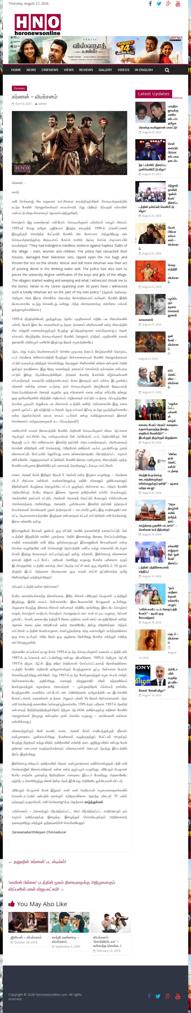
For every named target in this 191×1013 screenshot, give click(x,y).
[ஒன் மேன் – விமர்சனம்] (150, 334)
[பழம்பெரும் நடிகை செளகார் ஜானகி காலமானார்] (150, 296)
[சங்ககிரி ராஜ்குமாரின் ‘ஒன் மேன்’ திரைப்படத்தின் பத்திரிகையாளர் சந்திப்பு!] (150, 544)
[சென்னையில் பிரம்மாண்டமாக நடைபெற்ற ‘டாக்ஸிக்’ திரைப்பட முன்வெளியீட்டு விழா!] (150, 141)
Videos (123, 70)
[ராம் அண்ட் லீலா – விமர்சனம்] (150, 368)
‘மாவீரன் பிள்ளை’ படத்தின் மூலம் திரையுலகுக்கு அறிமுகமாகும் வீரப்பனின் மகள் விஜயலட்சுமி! (61, 885)
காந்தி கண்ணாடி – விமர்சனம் (65, 939)
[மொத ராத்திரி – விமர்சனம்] (150, 263)
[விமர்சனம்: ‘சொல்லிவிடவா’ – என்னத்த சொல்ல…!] (111, 914)
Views (69, 70)
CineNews (49, 70)
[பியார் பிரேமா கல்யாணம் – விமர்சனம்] (150, 225)
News (31, 70)
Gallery (105, 70)
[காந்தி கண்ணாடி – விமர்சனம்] (69, 914)
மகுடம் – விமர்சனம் (173, 638)
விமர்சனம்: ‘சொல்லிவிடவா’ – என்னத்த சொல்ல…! (107, 941)
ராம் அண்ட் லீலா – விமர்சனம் (173, 378)
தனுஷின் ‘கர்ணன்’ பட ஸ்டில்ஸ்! (37, 861)
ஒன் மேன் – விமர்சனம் (173, 342)
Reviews (86, 70)
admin (42, 104)
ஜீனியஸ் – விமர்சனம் (26, 937)
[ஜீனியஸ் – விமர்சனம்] (28, 914)
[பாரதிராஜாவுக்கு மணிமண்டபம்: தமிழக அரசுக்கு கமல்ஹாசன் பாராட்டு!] (150, 104)
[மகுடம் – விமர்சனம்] (150, 632)
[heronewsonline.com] (36, 15)
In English (144, 70)
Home (16, 70)
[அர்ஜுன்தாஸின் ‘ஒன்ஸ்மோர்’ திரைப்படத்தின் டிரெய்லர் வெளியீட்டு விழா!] (150, 183)
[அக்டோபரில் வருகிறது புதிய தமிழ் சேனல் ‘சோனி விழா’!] (150, 667)
